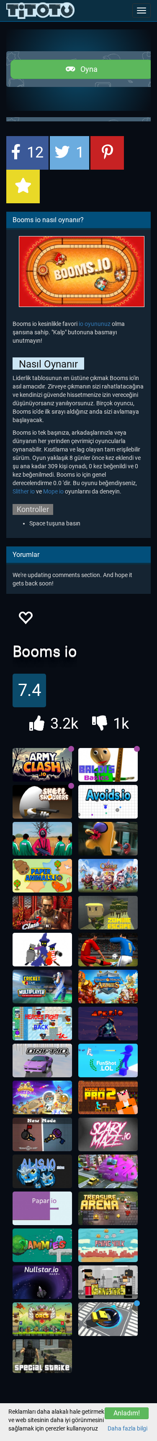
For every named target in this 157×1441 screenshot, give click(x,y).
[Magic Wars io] (42, 949)
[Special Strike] (42, 1356)
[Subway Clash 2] (42, 912)
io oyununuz (95, 323)
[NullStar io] (42, 1282)
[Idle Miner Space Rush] (42, 1097)
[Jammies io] (42, 1245)
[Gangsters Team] (108, 1282)
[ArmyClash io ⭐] (42, 765)
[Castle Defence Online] (108, 875)
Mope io (53, 491)
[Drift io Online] (42, 1060)
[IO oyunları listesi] (40, 10)
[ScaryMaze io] (108, 1134)
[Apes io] (108, 1023)
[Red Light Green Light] (42, 839)
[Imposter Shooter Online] (108, 839)
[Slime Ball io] (108, 1171)
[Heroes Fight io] (42, 1023)
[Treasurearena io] (108, 1208)
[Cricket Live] (42, 986)
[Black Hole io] (108, 1319)
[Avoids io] (108, 802)
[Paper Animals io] (42, 875)
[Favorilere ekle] (25, 620)
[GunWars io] (42, 1134)
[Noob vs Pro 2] (108, 1097)
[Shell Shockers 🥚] (42, 802)
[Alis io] (42, 1171)
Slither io (24, 491)
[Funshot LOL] (108, 1060)
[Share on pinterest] (107, 153)
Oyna (86, 69)
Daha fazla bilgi (127, 1428)
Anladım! (126, 1413)
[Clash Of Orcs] (42, 1319)
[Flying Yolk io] (108, 1245)
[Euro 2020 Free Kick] (108, 949)
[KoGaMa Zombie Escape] (108, 912)
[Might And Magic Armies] (108, 986)
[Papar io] (42, 1208)
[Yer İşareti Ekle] (23, 186)
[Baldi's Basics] (108, 765)
